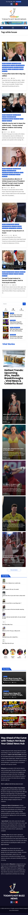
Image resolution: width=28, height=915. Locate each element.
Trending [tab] (21, 310)
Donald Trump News (6, 65)
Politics (9, 69)
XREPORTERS (7, 908)
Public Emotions (15, 69)
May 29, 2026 (7, 726)
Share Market (12, 334)
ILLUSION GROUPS (15, 910)
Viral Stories (8, 344)
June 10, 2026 (7, 697)
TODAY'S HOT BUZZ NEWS (14, 19)
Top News (21, 69)
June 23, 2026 (7, 682)
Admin (13, 78)
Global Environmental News (7, 67)
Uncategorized (5, 228)
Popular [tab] (13, 310)
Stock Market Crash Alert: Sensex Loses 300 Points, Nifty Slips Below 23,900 (16, 338)
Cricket (11, 327)
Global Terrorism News (18, 67)
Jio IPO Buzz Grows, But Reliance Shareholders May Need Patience (16, 316)
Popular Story (5, 174)
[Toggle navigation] (13, 28)
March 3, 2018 (6, 187)
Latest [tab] (5, 310)
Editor (14, 682)
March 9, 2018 (6, 78)
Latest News (4, 69)
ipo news (12, 313)
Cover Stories (14, 63)
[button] (23, 27)
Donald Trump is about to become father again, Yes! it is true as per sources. (12, 280)
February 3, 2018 (7, 285)
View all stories (14, 570)
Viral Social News (12, 228)
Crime (20, 63)
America (3, 63)
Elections (13, 65)
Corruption (9, 63)
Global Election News (20, 65)
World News (4, 71)
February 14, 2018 (7, 235)
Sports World (17, 327)
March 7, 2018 (6, 132)
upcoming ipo (12, 320)
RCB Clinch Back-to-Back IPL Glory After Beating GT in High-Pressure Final (16, 331)
